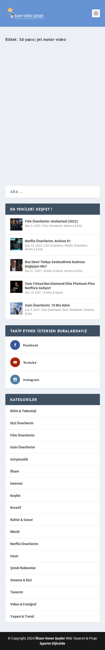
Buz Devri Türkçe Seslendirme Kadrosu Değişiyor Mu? (55, 264)
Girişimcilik (19, 459)
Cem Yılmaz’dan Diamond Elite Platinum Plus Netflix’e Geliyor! (60, 286)
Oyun (14, 556)
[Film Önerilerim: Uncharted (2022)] (16, 224)
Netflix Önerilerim (76, 245)
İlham (14, 471)
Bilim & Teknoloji (79, 126)
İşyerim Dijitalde (52, 643)
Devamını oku (25, 165)
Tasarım (16, 592)
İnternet (16, 483)
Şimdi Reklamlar (23, 568)
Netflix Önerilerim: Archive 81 (48, 241)
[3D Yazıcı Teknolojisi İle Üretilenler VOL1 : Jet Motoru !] (52, 74)
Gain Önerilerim (73, 310)
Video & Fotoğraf (23, 604)
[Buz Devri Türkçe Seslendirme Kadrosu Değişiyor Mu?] (16, 265)
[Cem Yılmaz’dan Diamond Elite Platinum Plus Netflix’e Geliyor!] (16, 287)
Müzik (15, 532)
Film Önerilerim (53, 226)
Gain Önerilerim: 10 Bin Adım (47, 305)
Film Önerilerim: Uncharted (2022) (51, 221)
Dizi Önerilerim (53, 245)
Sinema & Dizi (73, 226)
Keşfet (15, 496)
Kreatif (15, 508)
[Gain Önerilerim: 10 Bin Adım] (16, 308)
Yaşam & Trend (22, 616)
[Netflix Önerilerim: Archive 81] (16, 244)
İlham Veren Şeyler (22, 126)
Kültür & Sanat (53, 271)
